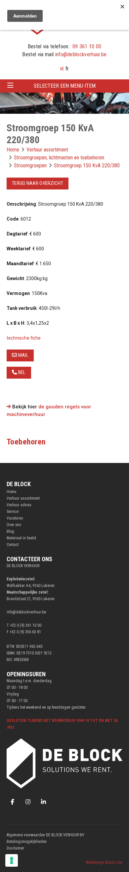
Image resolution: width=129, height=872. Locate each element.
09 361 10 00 (87, 46)
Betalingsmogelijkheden (27, 841)
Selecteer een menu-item (65, 86)
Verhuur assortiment (23, 498)
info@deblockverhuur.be (81, 54)
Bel (21, 372)
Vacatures (15, 518)
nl (62, 68)
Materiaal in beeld (21, 538)
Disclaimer (15, 848)
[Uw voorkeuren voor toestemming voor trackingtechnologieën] (11, 860)
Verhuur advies (19, 505)
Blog (10, 531)
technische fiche (24, 338)
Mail (22, 355)
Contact (13, 544)
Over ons (14, 524)
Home (11, 491)
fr (67, 68)
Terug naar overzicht (37, 183)
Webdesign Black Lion (104, 862)
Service (13, 511)
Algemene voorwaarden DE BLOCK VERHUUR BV (45, 835)
